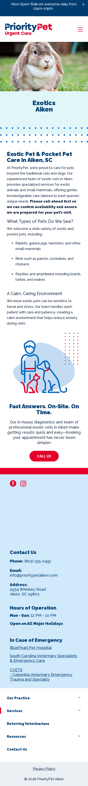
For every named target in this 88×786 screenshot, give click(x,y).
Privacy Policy (44, 769)
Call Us (44, 456)
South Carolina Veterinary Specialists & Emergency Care (43, 658)
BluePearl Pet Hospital (31, 647)
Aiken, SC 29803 (24, 594)
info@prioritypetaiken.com (34, 575)
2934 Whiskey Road (28, 589)
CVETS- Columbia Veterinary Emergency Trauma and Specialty (41, 675)
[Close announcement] (83, 4)
